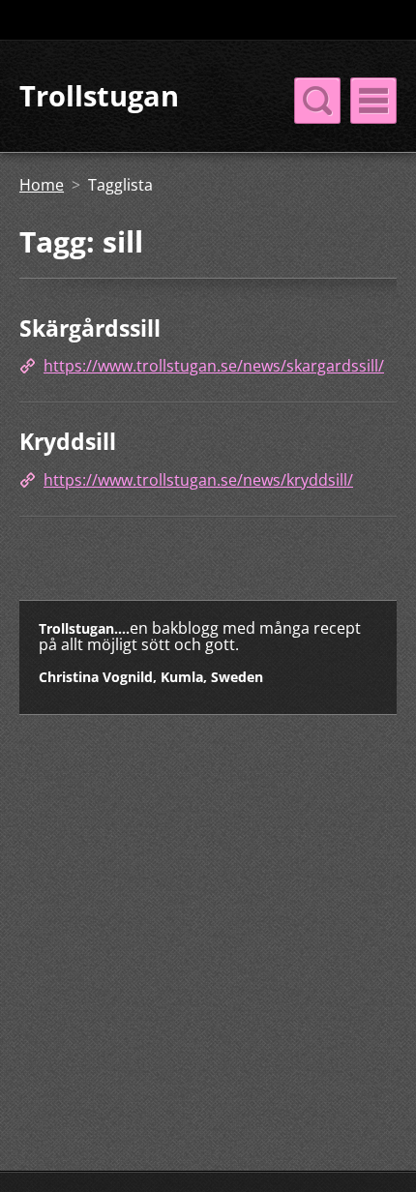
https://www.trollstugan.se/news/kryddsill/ (198, 480)
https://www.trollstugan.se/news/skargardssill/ (214, 365)
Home (41, 184)
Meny (373, 100)
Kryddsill (67, 441)
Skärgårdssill (90, 328)
